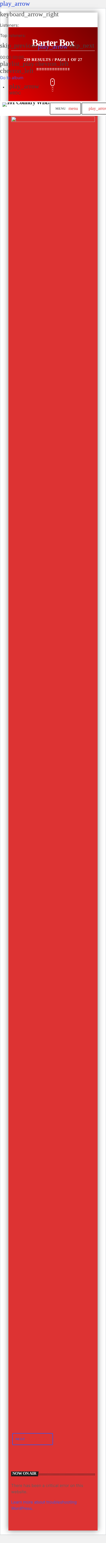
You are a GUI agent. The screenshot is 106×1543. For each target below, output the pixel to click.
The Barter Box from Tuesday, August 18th (42, 1253)
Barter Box (27, 265)
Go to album (11, 77)
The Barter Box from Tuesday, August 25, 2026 (47, 558)
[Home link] (25, 108)
